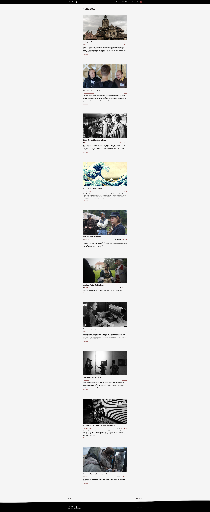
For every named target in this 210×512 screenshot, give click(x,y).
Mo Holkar (86, 380)
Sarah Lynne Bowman (89, 93)
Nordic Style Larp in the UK (92, 377)
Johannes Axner (87, 44)
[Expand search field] (141, 2)
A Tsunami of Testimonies (92, 188)
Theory (125, 93)
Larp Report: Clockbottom (92, 237)
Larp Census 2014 (89, 329)
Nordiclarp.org (87, 191)
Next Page (139, 498)
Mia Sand (86, 476)
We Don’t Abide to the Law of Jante (95, 474)
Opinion (125, 476)
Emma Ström (87, 239)
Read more (85, 54)
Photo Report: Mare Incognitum (94, 140)
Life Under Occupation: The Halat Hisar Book (99, 426)
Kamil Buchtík (87, 288)
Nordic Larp (72, 2)
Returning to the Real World (93, 90)
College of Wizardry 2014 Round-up (96, 42)
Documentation (123, 44)
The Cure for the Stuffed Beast (93, 285)
